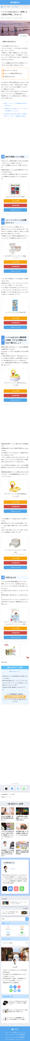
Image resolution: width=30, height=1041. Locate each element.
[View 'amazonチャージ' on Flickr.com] (15, 671)
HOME (15, 1029)
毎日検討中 (15, 2)
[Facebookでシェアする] (12, 789)
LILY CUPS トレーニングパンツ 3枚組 (15, 256)
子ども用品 (11, 794)
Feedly (22, 891)
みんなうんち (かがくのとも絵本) (15, 196)
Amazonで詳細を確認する (14, 696)
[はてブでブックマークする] (18, 789)
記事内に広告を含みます (9, 41)
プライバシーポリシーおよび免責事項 (15, 1034)
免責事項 (8, 934)
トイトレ (9, 797)
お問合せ (22, 929)
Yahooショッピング (16, 210)
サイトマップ (22, 934)
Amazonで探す (16, 200)
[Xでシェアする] (6, 789)
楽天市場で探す (16, 205)
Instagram (16, 891)
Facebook (10, 891)
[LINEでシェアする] (24, 789)
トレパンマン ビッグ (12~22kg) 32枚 (15, 312)
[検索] (27, 919)
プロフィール (8, 929)
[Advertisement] (15, 136)
